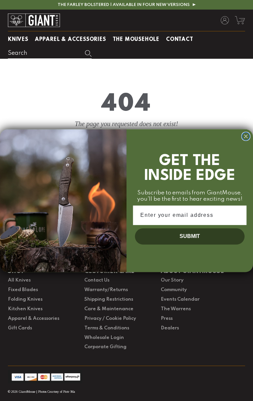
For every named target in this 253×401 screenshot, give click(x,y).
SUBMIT (190, 236)
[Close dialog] (246, 136)
